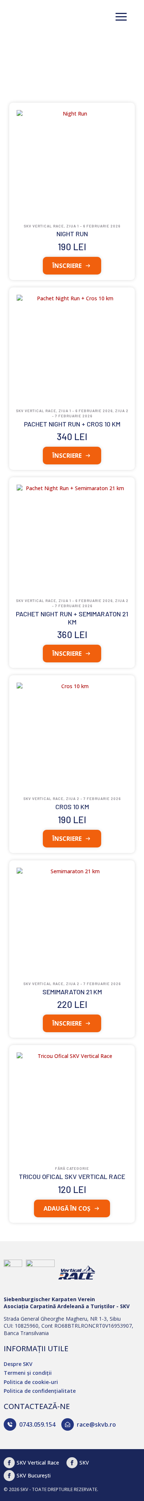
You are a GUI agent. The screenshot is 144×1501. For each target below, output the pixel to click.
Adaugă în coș (67, 1208)
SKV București (34, 1475)
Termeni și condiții (28, 1372)
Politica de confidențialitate (40, 1390)
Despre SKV (18, 1363)
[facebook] (72, 1462)
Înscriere (67, 266)
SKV (84, 1462)
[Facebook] (9, 1462)
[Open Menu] (121, 16)
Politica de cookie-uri (31, 1381)
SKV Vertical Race (38, 1462)
